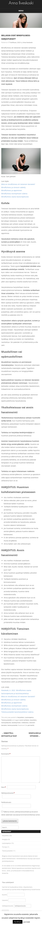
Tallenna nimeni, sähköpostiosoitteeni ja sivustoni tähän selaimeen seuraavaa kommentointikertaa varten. (20, 813)
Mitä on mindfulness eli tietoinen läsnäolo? (18, 184)
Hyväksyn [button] (17, 922)
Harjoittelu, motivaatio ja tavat (9, 734)
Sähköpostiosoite (8, 793)
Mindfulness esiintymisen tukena (14, 193)
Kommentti (5, 754)
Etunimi (4, 895)
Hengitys (5, 839)
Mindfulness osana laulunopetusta (15, 197)
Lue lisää (26, 921)
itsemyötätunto (6, 722)
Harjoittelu (20, 717)
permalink (31, 725)
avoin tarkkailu (24, 720)
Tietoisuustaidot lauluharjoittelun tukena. (17, 712)
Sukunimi (5, 900)
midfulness (25, 722)
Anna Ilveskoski (28, 42)
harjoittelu (33, 720)
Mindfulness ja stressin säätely (13, 187)
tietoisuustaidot (12, 725)
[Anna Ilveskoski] (21, 3)
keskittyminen (16, 722)
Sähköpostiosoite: (8, 906)
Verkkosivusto (6, 802)
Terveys (4, 847)
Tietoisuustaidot (6, 720)
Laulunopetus (29, 717)
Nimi (3, 787)
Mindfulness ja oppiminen (11, 190)
